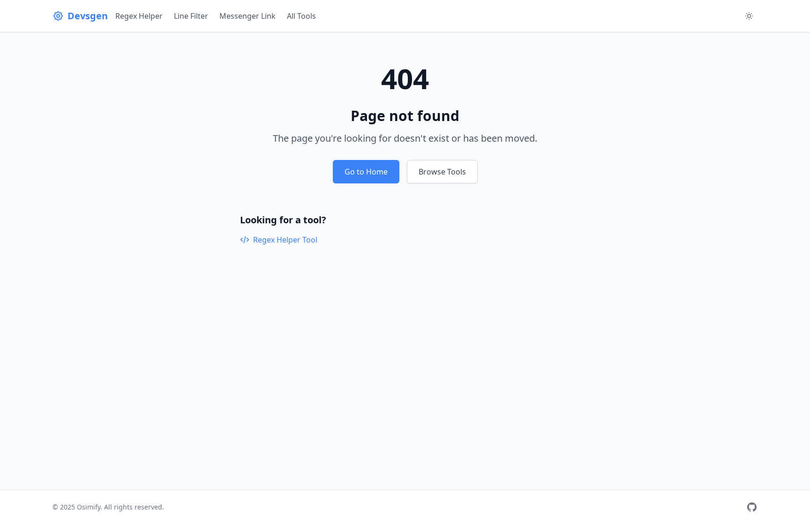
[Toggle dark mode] (749, 16)
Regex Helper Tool (285, 240)
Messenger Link (247, 16)
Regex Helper (139, 16)
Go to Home (366, 172)
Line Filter (191, 16)
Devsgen (88, 15)
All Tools (301, 16)
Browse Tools (442, 172)
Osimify (88, 506)
